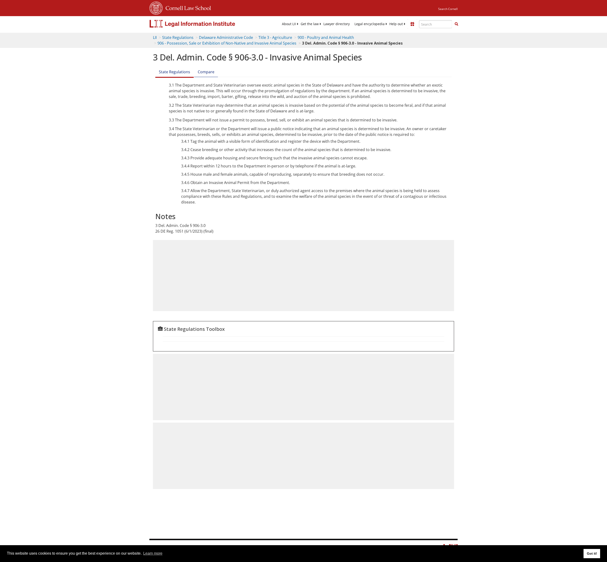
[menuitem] (289, 24)
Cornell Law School (187, 7)
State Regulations (177, 37)
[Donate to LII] (412, 24)
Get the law (310, 24)
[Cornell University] (156, 7)
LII (155, 37)
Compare (206, 71)
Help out (396, 24)
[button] (456, 24)
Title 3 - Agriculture (275, 37)
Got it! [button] (592, 553)
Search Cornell (448, 9)
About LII (289, 24)
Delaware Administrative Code (226, 37)
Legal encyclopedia (369, 24)
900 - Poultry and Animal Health (326, 37)
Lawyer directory (336, 24)
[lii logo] (203, 23)
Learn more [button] (152, 553)
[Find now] (456, 24)
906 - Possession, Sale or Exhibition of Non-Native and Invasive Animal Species (226, 43)
